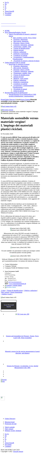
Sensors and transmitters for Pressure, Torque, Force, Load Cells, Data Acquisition (22, 337)
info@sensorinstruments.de (14, 282)
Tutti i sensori (5, 292)
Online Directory (10, 99)
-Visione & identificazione (14, 290)
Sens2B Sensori (18, 451)
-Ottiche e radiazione (30, 290)
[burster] (4, 379)
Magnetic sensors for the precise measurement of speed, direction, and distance (22, 352)
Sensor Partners (25, 99)
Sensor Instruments (16, 292)
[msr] (3, 381)
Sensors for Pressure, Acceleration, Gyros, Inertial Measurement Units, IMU (22, 366)
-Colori (3, 290)
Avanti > (10, 294)
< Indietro (4, 294)
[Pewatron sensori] (7, 110)
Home (3, 99)
